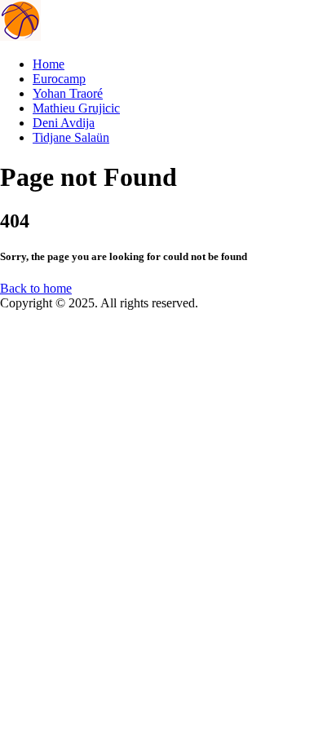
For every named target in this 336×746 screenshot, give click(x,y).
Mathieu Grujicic (76, 108)
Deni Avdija (64, 123)
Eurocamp (59, 79)
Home (48, 64)
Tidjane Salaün (71, 137)
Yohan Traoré (68, 93)
